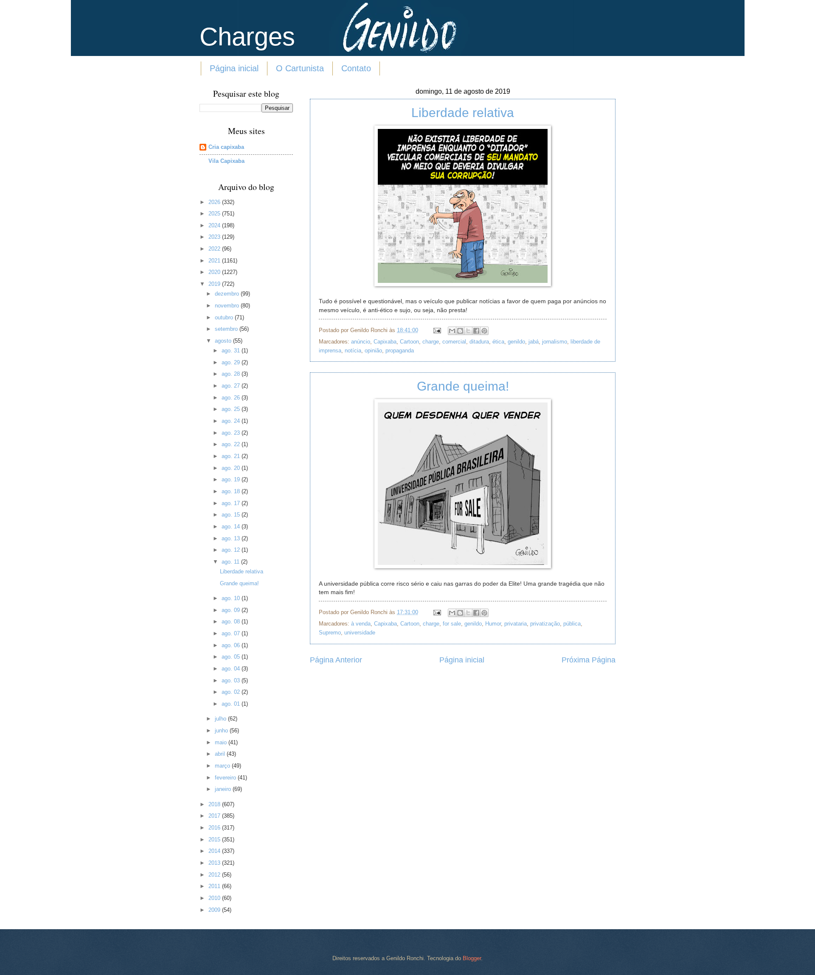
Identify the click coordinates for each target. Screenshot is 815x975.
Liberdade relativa (462, 113)
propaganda (399, 350)
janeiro (224, 789)
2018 (215, 804)
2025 (215, 213)
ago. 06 (232, 645)
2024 (215, 225)
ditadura (479, 341)
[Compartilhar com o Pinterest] (484, 331)
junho (222, 730)
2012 (215, 875)
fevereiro (226, 777)
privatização (545, 623)
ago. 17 (232, 503)
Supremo (330, 632)
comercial (454, 341)
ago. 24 (232, 421)
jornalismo (554, 341)
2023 (215, 237)
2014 (215, 851)
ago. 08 (232, 621)
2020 (215, 272)
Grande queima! (463, 386)
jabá (533, 341)
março (223, 766)
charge (430, 341)
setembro (227, 329)
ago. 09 (232, 610)
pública (572, 623)
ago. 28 (232, 374)
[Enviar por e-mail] (452, 331)
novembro (228, 305)
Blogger (472, 958)
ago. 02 (232, 692)
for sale (452, 623)
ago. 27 (232, 386)
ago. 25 (232, 409)
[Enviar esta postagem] (437, 330)
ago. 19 (232, 479)
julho (221, 718)
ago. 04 (232, 668)
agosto (224, 341)
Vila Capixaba (226, 161)
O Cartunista (300, 68)
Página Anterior (336, 660)
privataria (515, 623)
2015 (215, 839)
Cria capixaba (226, 147)
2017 (215, 816)
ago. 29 (232, 362)
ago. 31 (232, 350)
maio (221, 742)
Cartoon (409, 341)
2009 (215, 910)
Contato (356, 68)
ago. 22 (232, 444)
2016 (215, 827)
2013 (215, 863)
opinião (373, 350)
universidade (359, 632)
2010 (215, 898)
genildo (516, 341)
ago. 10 (232, 598)
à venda (361, 623)
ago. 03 (232, 680)
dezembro (228, 294)
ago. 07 (232, 633)
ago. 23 (232, 433)
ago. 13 (232, 538)
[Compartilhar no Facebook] (476, 331)
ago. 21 (232, 456)
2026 (215, 202)
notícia (353, 350)
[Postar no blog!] (460, 331)
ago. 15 (232, 514)
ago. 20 (232, 468)
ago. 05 (232, 657)
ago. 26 (232, 397)
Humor (493, 623)
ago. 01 (232, 704)
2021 (215, 260)
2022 (215, 249)
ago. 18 (232, 491)
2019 (215, 284)
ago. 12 (232, 550)
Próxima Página (588, 660)
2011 (215, 886)
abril (221, 754)
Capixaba (385, 341)
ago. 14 (232, 526)
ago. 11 (231, 562)
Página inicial (234, 68)
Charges (247, 36)
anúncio (360, 341)
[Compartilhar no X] (468, 331)
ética (498, 341)
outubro (225, 317)
